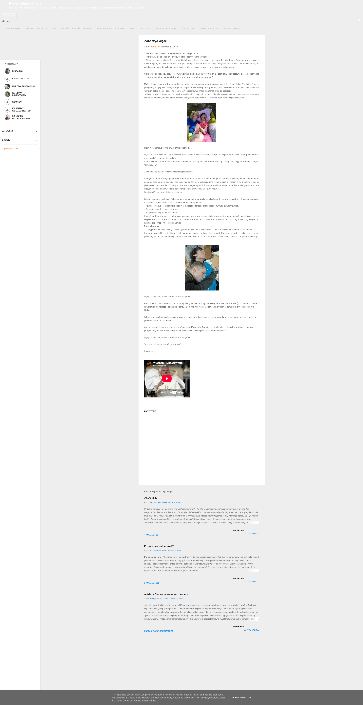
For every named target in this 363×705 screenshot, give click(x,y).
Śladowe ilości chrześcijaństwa (72, 28)
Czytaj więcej (251, 533)
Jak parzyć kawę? (166, 28)
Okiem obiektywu (209, 28)
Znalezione (187, 28)
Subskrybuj (9, 16)
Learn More (239, 697)
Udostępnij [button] (150, 411)
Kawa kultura (13, 28)
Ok (249, 697)
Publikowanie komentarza (158, 631)
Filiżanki (145, 28)
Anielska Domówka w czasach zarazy (166, 594)
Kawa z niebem (232, 28)
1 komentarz (151, 535)
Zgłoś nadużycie (10, 148)
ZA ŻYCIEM (151, 497)
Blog (132, 28)
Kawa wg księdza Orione (110, 28)
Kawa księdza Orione (25, 3)
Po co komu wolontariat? (159, 546)
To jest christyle (36, 28)
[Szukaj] (359, 20)
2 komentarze (151, 583)
